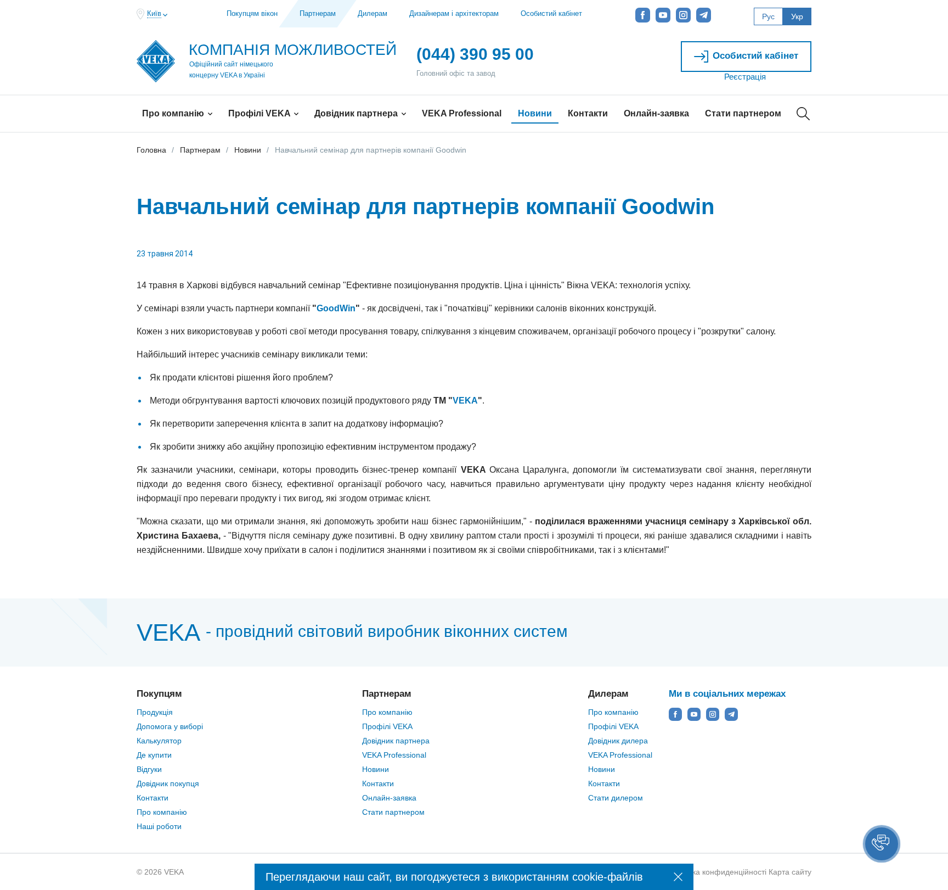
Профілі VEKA (260, 113)
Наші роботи (159, 826)
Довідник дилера (618, 740)
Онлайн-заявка (656, 113)
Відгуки (149, 769)
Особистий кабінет (551, 13)
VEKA (465, 400)
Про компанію (174, 113)
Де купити (154, 755)
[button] (881, 843)
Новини (535, 113)
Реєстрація (745, 76)
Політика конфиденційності (717, 871)
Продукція (155, 712)
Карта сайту (790, 871)
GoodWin (336, 308)
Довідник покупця (168, 783)
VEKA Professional (461, 113)
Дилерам (372, 13)
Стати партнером (743, 113)
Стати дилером (615, 797)
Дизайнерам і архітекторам (454, 13)
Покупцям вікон (252, 13)
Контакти (588, 113)
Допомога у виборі (170, 726)
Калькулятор (159, 740)
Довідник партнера (357, 113)
